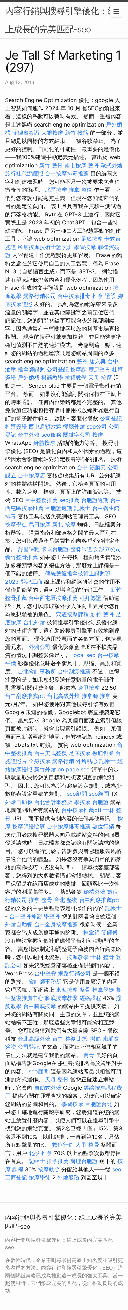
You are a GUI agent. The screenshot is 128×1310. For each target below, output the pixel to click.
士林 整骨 (102, 957)
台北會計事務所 (37, 671)
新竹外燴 (45, 769)
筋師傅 (109, 932)
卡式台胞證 (55, 548)
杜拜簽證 (16, 426)
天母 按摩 (100, 377)
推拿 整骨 (40, 899)
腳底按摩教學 (61, 997)
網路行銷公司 (39, 295)
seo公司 (97, 426)
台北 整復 (65, 899)
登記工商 (31, 581)
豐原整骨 (99, 369)
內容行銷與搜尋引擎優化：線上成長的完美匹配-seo (60, 19)
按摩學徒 (16, 524)
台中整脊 (45, 973)
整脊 (82, 361)
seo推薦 (69, 500)
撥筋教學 (52, 377)
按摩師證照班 (28, 826)
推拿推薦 (58, 1161)
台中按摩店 (31, 475)
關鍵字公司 (76, 434)
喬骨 (88, 1055)
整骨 (93, 165)
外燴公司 (40, 646)
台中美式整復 (50, 753)
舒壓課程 (29, 548)
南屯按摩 (75, 165)
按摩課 (78, 369)
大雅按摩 (52, 132)
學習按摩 (85, 246)
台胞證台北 (98, 1104)
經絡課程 (90, 997)
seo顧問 (77, 793)
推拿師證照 (31, 369)
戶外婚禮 (29, 377)
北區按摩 (56, 189)
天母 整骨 (57, 1079)
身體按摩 (44, 442)
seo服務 (51, 434)
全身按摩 (40, 761)
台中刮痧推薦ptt (25, 695)
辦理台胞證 (84, 1161)
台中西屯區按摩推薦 (53, 597)
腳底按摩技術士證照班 (45, 246)
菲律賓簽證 (26, 132)
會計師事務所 (45, 981)
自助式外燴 (47, 1087)
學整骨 (52, 916)
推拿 (105, 695)
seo (117, 1169)
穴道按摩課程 (72, 614)
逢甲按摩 (89, 687)
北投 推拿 (40, 1152)
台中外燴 (29, 434)
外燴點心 (87, 761)
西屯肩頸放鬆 (45, 426)
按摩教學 (78, 957)
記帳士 (82, 508)
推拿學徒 (103, 989)
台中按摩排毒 (74, 295)
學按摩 (82, 802)
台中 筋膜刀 (91, 467)
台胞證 (100, 802)
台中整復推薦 (41, 500)
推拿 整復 (80, 189)
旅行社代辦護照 (24, 173)
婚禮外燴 (94, 891)
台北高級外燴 (63, 695)
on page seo (74, 769)
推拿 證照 (104, 295)
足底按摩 (92, 238)
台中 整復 (64, 1038)
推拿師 (90, 695)
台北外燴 (34, 622)
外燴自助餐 (18, 802)
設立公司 (110, 548)
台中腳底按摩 (39, 1006)
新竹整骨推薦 (21, 557)
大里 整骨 (87, 1144)
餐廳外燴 (74, 426)
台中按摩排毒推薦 (67, 173)
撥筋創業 (103, 753)
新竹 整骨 (51, 165)
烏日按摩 (40, 524)
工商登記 (16, 1177)
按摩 (97, 434)
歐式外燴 (112, 165)
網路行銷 (63, 761)
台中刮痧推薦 (74, 671)
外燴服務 (68, 1177)
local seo (84, 655)
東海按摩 (67, 989)
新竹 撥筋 (76, 132)
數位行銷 (103, 826)
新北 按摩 (64, 524)
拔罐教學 (76, 377)
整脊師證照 (84, 548)
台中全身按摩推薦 (56, 924)
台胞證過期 (95, 500)
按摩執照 (49, 1169)
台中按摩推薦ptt (81, 810)
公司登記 (58, 369)
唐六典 (97, 361)
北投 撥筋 (89, 1038)
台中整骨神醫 (25, 916)
